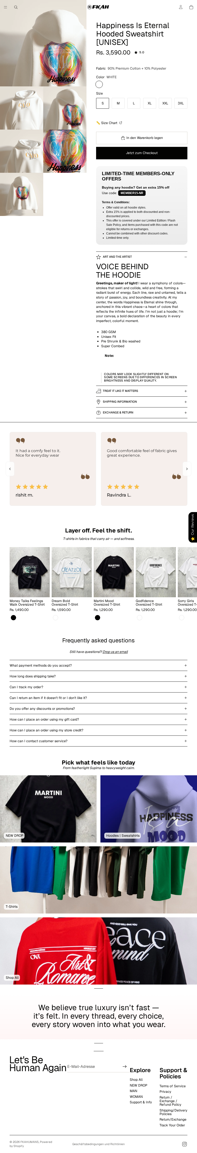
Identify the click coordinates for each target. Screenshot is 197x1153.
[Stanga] (10, 469)
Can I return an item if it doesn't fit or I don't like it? (48, 698)
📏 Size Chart (107, 123)
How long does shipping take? (33, 676)
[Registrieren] (125, 1067)
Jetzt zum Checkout (142, 153)
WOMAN (136, 1096)
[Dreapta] (187, 469)
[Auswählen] (42, 589)
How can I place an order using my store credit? (46, 730)
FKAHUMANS (29, 1142)
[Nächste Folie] (182, 584)
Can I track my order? (26, 687)
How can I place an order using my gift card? (44, 719)
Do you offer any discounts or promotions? (42, 708)
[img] (32, 487)
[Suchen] (16, 7)
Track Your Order (172, 1125)
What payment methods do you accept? (41, 665)
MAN (133, 1091)
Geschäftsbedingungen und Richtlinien (98, 1144)
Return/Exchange (173, 1119)
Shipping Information (120, 402)
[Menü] (5, 7)
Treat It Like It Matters (120, 391)
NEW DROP (138, 1085)
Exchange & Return (118, 412)
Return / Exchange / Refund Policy (170, 1101)
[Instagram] (184, 1144)
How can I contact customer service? (39, 741)
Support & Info (141, 1102)
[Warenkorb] (191, 7)
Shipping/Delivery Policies (173, 1112)
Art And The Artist (117, 257)
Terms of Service (173, 1086)
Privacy (165, 1091)
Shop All (136, 1079)
